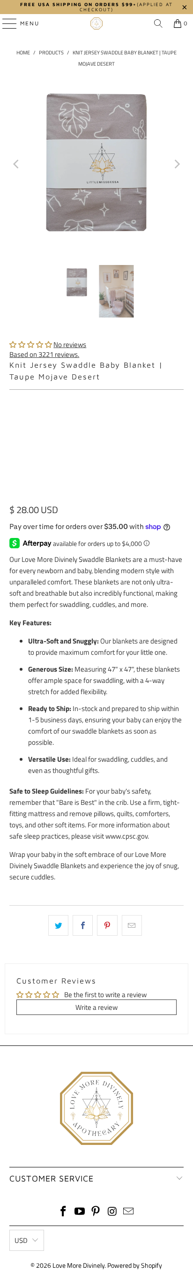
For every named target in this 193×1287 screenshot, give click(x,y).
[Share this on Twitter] (58, 925)
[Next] (176, 164)
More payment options (96, 493)
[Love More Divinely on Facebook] (64, 1212)
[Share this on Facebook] (83, 925)
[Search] (158, 23)
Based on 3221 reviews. (44, 354)
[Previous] (16, 164)
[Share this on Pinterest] (107, 925)
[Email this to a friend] (132, 925)
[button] (30, 344)
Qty (14, 400)
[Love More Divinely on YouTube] (80, 1212)
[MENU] (5, 23)
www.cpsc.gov (126, 836)
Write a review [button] (96, 1007)
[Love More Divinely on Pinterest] (96, 1212)
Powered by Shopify (134, 1265)
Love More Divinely (78, 1265)
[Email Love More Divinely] (129, 1212)
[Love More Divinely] (96, 23)
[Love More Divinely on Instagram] (112, 1212)
